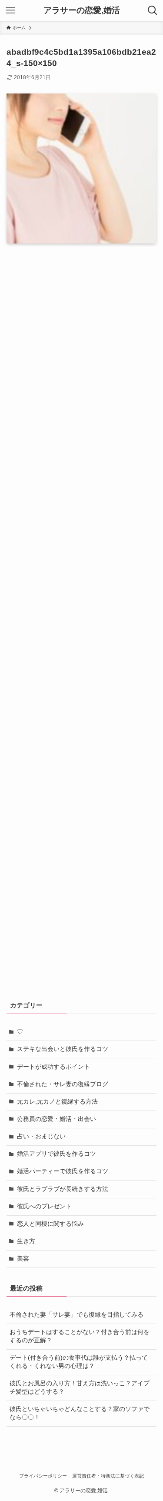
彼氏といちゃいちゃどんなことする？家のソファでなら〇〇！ (80, 1413)
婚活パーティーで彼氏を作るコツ (62, 1171)
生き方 (26, 1241)
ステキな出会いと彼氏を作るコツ (62, 1049)
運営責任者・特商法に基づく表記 (108, 1475)
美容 (23, 1258)
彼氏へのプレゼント (44, 1206)
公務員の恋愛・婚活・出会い (56, 1119)
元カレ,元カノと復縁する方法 (57, 1101)
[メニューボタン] (10, 10)
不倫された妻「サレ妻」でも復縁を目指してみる (76, 1314)
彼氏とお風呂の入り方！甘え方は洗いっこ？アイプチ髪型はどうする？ (80, 1387)
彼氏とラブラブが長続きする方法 (62, 1189)
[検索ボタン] (152, 10)
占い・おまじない (41, 1136)
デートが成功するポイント (53, 1067)
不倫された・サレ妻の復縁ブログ (62, 1084)
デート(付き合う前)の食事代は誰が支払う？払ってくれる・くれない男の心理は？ (79, 1361)
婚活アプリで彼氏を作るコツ (56, 1154)
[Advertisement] (81, 622)
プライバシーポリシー (43, 1475)
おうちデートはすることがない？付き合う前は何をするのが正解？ (80, 1336)
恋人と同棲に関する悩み (50, 1224)
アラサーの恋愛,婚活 (81, 11)
